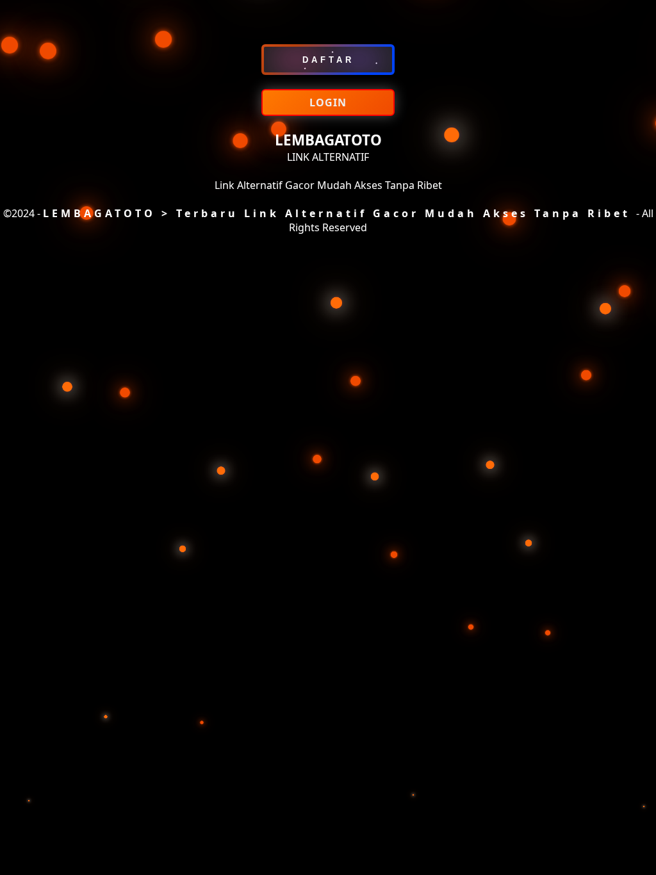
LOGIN (328, 102)
